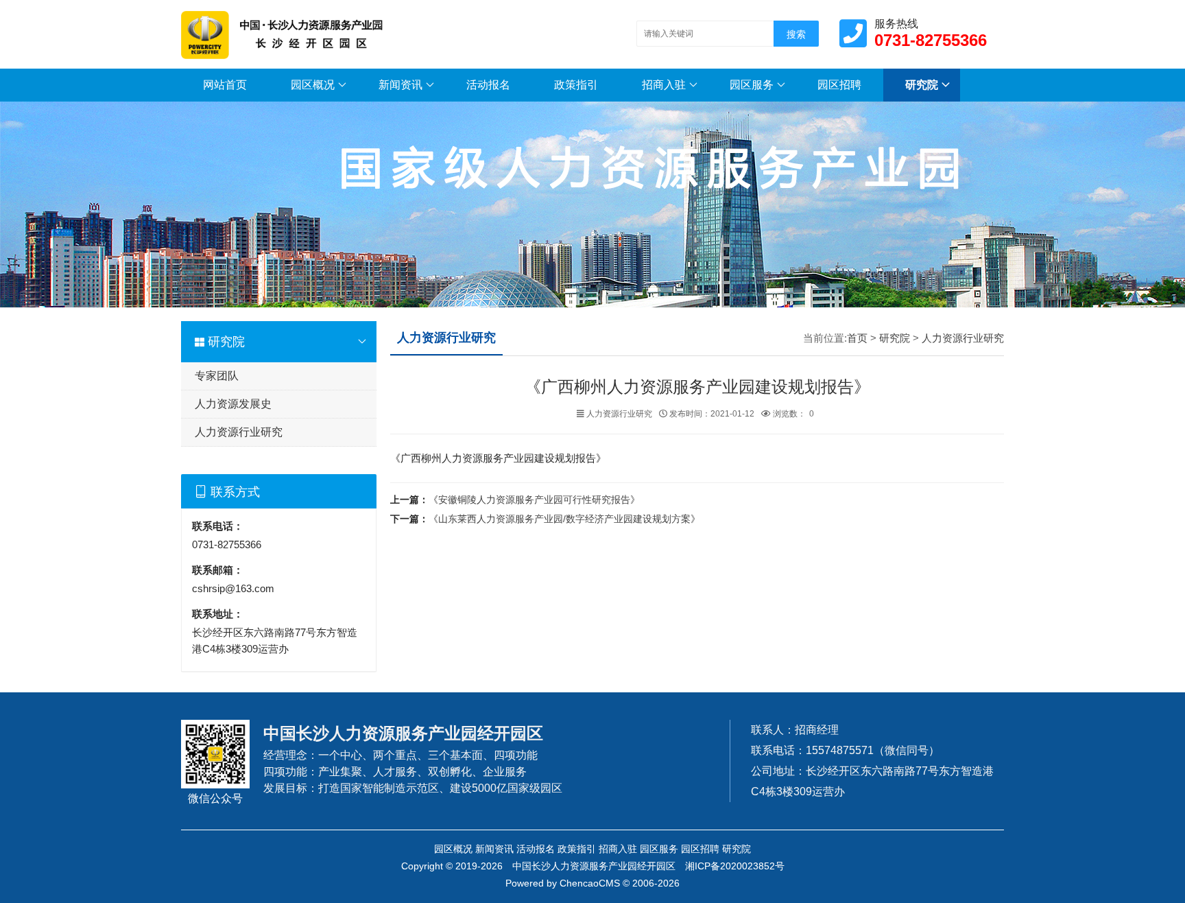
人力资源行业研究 (239, 432)
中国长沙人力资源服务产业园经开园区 (593, 865)
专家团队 (217, 376)
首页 (857, 338)
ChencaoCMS (590, 883)
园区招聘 (839, 85)
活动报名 (488, 85)
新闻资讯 (400, 85)
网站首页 (225, 85)
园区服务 (752, 85)
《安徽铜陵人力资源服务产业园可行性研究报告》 (534, 499)
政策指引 (576, 85)
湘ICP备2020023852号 (735, 865)
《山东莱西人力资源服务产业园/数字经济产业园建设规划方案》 (564, 518)
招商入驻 (664, 85)
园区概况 (313, 85)
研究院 (921, 85)
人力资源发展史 (233, 404)
